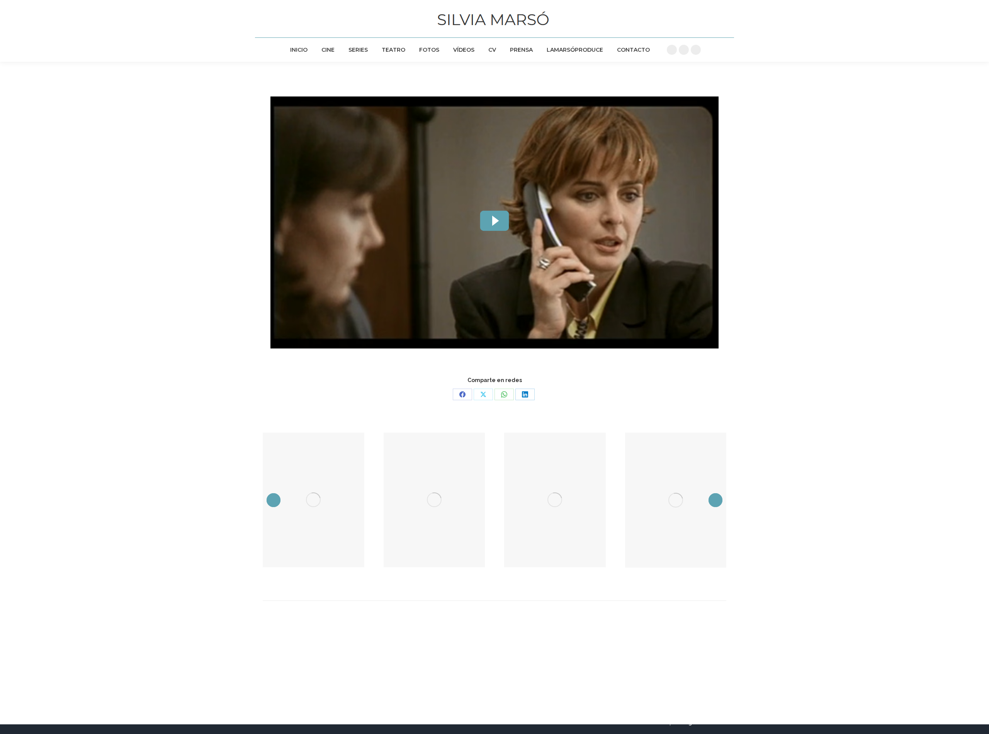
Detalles (313, 499)
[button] (273, 500)
